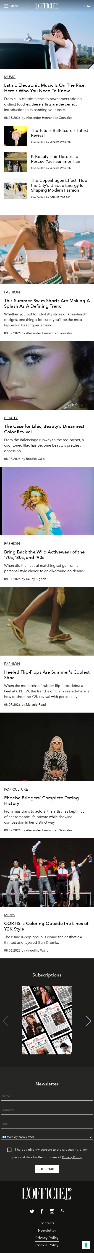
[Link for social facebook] (42, 1212)
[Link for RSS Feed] (62, 1211)
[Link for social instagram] (52, 1212)
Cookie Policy (46, 1245)
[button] (89, 1021)
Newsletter (47, 1230)
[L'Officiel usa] (47, 6)
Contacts (46, 1223)
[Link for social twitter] (32, 1212)
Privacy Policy (72, 1157)
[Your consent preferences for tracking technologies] (86, 1245)
